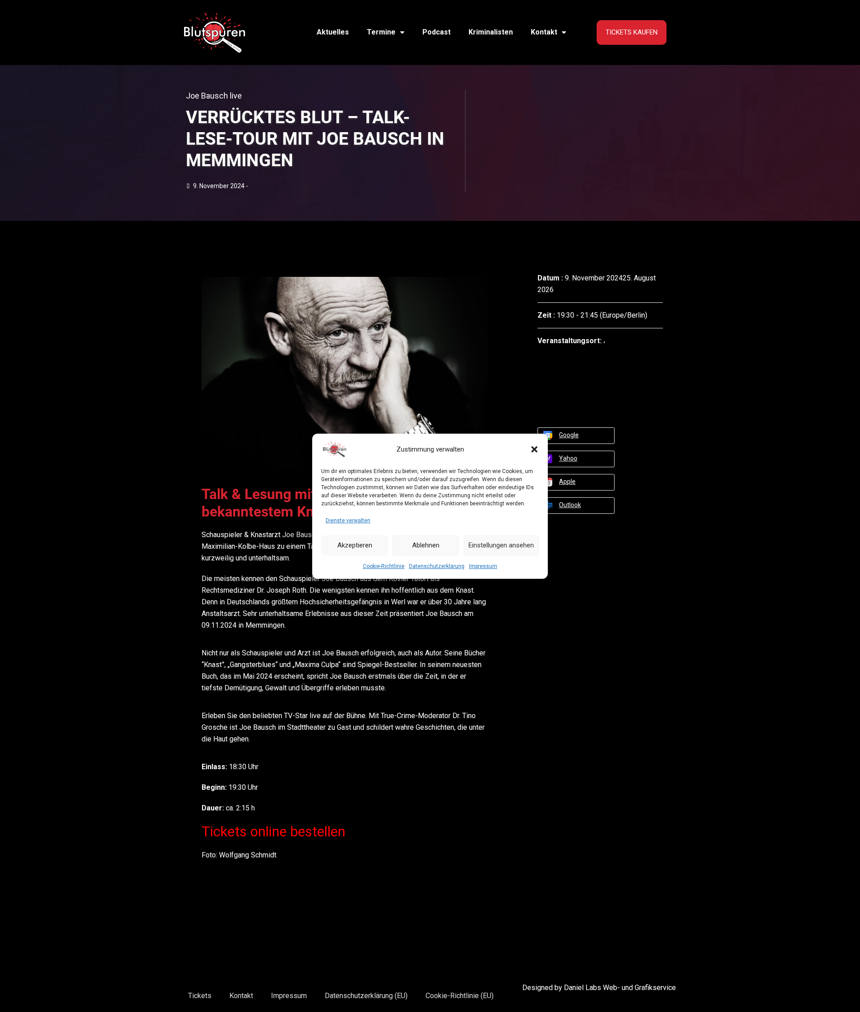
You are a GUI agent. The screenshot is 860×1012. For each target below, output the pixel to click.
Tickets (199, 995)
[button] (534, 449)
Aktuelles (333, 32)
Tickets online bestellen (273, 831)
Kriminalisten (491, 32)
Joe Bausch (300, 534)
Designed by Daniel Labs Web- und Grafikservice (599, 987)
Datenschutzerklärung (436, 566)
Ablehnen (425, 545)
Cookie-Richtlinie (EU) (460, 995)
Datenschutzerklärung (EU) (366, 995)
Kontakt (544, 32)
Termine (381, 32)
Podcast (436, 32)
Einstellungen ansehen (501, 545)
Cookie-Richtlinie (383, 566)
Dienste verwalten (348, 520)
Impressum (483, 566)
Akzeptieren (354, 545)
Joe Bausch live (214, 95)
